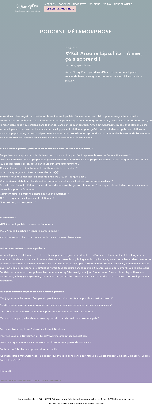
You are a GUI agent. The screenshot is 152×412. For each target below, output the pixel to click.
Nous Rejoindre (123, 4)
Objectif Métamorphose (60, 8)
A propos (50, 4)
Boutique (95, 4)
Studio (107, 4)
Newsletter (79, 4)
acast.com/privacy (31, 380)
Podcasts (64, 4)
